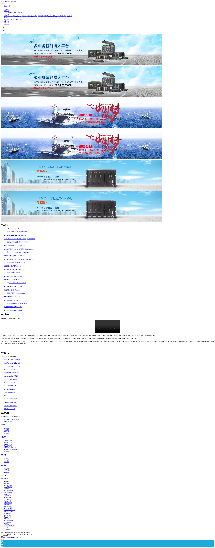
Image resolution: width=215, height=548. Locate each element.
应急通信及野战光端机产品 (12, 449)
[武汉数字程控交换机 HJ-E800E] (17, 303)
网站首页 (6, 9)
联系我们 (6, 433)
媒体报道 (6, 458)
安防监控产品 (8, 444)
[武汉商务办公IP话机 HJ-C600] (16, 262)
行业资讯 (6, 460)
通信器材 (6, 451)
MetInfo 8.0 (10, 537)
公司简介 (6, 428)
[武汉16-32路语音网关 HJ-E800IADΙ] (18, 252)
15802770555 (4, 478)
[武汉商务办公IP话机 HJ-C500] (16, 272)
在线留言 (6, 430)
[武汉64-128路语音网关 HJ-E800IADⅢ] (18, 232)
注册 (8, 6)
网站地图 (6, 469)
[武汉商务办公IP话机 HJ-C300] (16, 283)
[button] (4, 33)
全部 (5, 16)
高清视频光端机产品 (10, 447)
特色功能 (3, 465)
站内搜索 (6, 472)
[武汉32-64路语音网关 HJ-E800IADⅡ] (18, 242)
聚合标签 (6, 471)
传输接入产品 (8, 440)
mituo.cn (24, 537)
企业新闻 (6, 462)
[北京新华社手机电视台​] (11, 419)
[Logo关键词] (107, 1)
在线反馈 (6, 431)
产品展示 (3, 437)
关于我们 (3, 424)
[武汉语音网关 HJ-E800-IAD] (16, 293)
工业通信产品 (8, 446)
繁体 (2, 539)
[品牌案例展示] (8, 421)
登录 (5, 6)
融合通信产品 (8, 442)
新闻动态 (3, 455)
